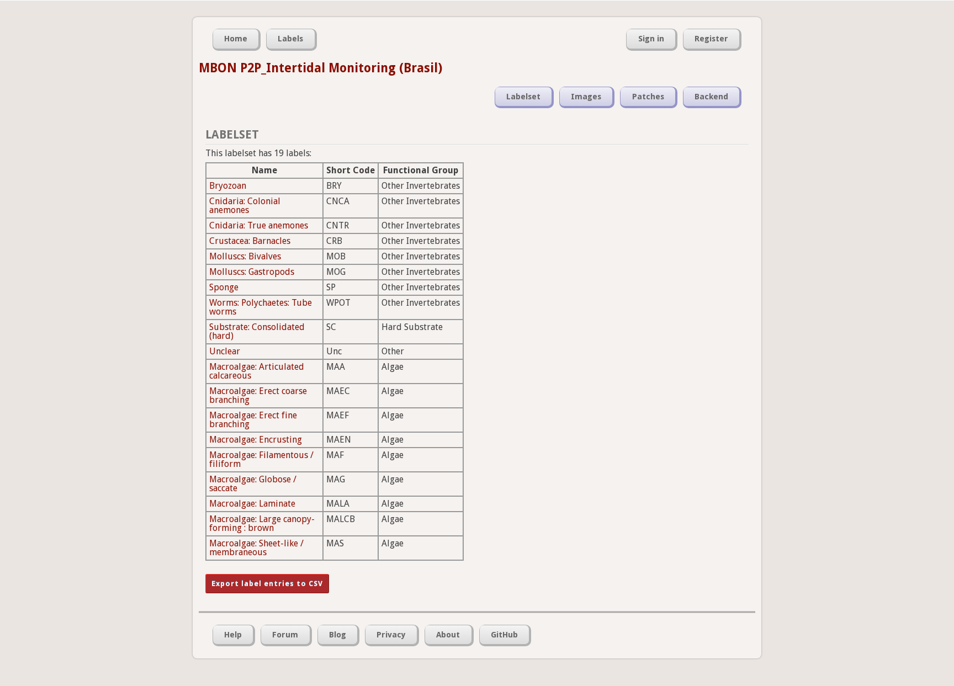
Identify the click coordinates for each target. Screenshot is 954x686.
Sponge (224, 287)
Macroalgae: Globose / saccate (252, 483)
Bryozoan (227, 185)
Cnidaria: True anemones (258, 225)
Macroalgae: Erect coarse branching (258, 395)
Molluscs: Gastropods (251, 272)
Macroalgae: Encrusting (255, 439)
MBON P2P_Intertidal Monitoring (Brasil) (320, 68)
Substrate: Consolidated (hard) (257, 331)
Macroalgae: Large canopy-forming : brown (262, 523)
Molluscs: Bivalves (245, 256)
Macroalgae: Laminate (252, 503)
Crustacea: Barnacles (249, 241)
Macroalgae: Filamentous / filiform (261, 459)
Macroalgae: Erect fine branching (253, 419)
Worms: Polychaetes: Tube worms (260, 307)
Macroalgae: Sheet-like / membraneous (256, 547)
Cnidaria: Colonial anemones (244, 205)
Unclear (224, 351)
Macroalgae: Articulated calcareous (256, 371)
